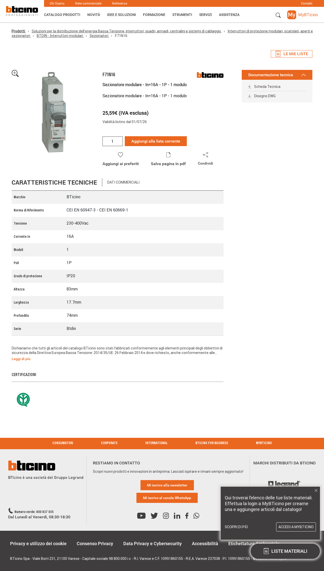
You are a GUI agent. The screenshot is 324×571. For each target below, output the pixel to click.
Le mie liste (296, 53)
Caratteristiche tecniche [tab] (54, 182)
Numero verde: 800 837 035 (34, 512)
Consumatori (62, 443)
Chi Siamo (57, 3)
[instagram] (166, 516)
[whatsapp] (196, 516)
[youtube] (141, 516)
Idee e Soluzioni (121, 14)
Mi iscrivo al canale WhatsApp (167, 498)
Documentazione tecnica (270, 74)
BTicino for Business (211, 443)
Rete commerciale (88, 3)
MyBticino (264, 443)
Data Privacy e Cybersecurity (152, 543)
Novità (93, 14)
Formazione (154, 14)
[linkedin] (177, 516)
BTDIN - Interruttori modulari (60, 35)
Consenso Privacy (95, 543)
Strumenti (182, 14)
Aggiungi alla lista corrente (155, 141)
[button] (278, 15)
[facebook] (186, 516)
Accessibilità (205, 543)
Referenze (119, 3)
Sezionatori (99, 35)
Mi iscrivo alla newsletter (167, 485)
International (156, 443)
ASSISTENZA (229, 14)
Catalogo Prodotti (62, 14)
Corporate (109, 443)
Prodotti (19, 31)
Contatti (306, 3)
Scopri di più (236, 527)
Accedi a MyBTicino (296, 527)
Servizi (205, 14)
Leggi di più (21, 359)
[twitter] (154, 516)
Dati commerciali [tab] (123, 182)
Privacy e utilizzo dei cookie (38, 543)
